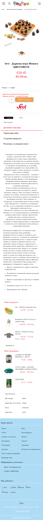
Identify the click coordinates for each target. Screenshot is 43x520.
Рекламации (6, 441)
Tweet (21, 118)
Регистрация (6, 445)
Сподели (9, 118)
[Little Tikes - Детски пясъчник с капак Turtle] (9, 371)
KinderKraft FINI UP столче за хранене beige (25, 320)
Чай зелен (19, 379)
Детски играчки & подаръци (14, 9)
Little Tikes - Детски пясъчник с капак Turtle (26, 368)
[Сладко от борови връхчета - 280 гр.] (9, 358)
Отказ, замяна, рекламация (11, 453)
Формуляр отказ (7, 457)
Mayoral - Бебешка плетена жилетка (24, 333)
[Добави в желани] (37, 94)
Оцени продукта (8, 122)
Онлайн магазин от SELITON (21, 518)
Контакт (24, 437)
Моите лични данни (22, 511)
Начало (3, 9)
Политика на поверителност (31, 449)
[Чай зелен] (9, 383)
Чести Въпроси (27, 432)
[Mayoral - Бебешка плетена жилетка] (9, 335)
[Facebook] (3, 475)
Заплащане (25, 445)
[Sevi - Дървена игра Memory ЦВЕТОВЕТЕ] (21, 46)
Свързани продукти (12, 138)
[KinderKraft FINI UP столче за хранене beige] (9, 323)
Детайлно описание (12, 128)
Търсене (24, 441)
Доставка (5, 449)
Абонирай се (10, 345)
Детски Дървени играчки (31, 9)
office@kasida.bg (15, 467)
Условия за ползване (9, 437)
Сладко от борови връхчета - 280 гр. (23, 356)
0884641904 (14, 471)
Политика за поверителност (16, 144)
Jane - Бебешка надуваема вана (25, 307)
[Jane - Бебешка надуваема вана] (9, 311)
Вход (23, 428)
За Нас (4, 432)
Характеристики (11, 133)
